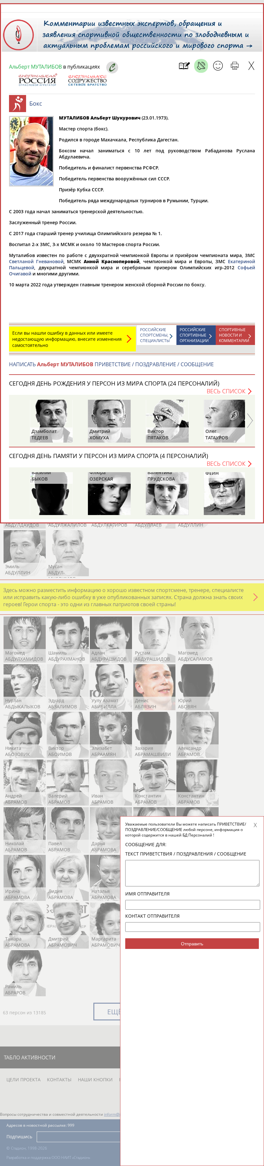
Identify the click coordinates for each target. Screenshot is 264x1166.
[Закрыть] (251, 66)
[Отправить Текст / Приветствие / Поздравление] (218, 66)
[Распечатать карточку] (234, 66)
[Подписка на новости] (184, 66)
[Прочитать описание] (201, 66)
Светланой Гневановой (36, 261)
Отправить (192, 943)
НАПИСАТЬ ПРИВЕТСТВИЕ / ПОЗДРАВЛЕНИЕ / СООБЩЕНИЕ (111, 364)
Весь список (226, 391)
